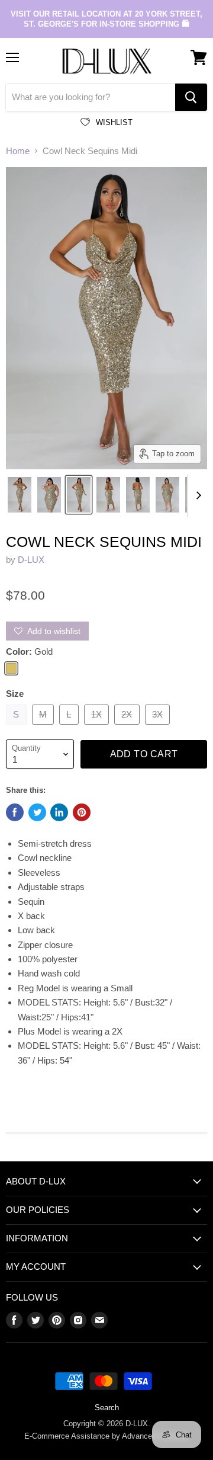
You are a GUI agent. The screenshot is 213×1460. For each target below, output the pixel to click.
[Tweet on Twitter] (37, 812)
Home (18, 151)
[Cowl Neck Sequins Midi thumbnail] (20, 495)
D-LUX (31, 560)
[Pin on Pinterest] (82, 812)
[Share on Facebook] (15, 812)
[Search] (191, 97)
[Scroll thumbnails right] (196, 496)
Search (107, 1407)
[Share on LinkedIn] (59, 812)
